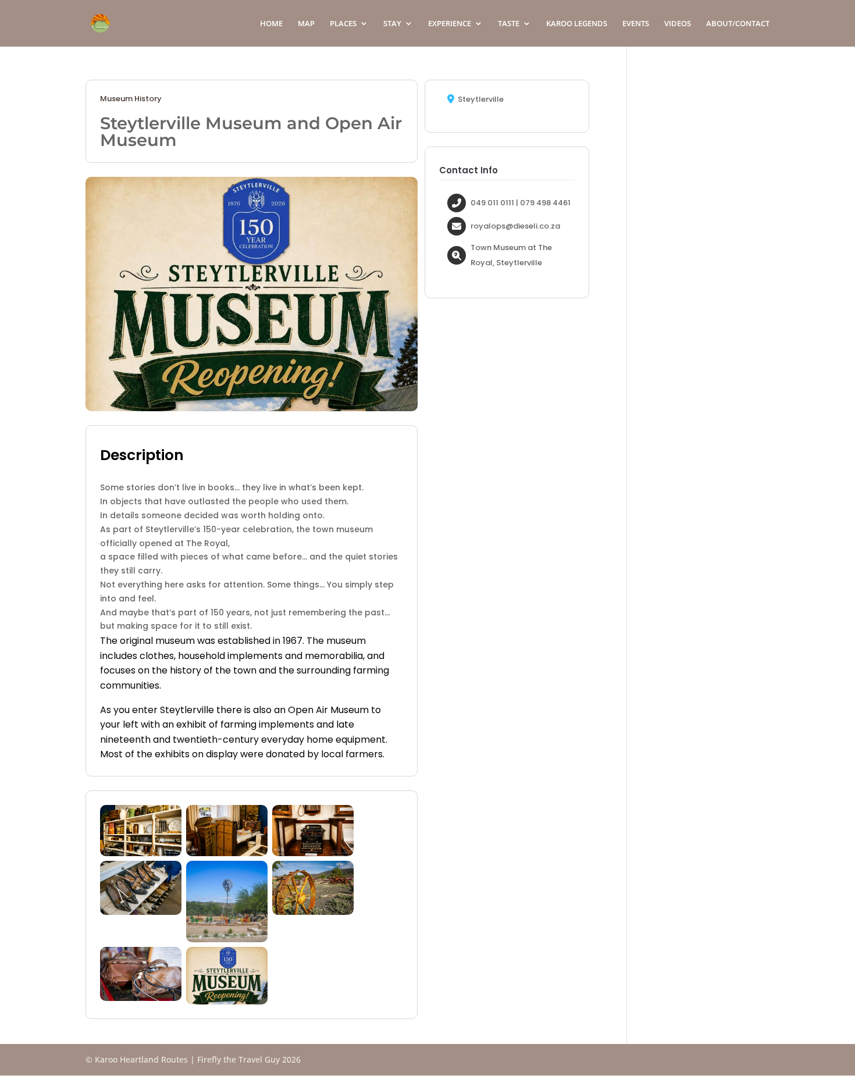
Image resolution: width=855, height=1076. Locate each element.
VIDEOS (677, 23)
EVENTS (635, 23)
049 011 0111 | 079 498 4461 (521, 202)
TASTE (508, 23)
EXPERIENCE (449, 23)
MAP (306, 23)
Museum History (131, 99)
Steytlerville (481, 99)
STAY (392, 23)
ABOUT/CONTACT (738, 23)
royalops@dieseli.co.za (515, 225)
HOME (271, 23)
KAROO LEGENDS (576, 23)
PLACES (343, 23)
